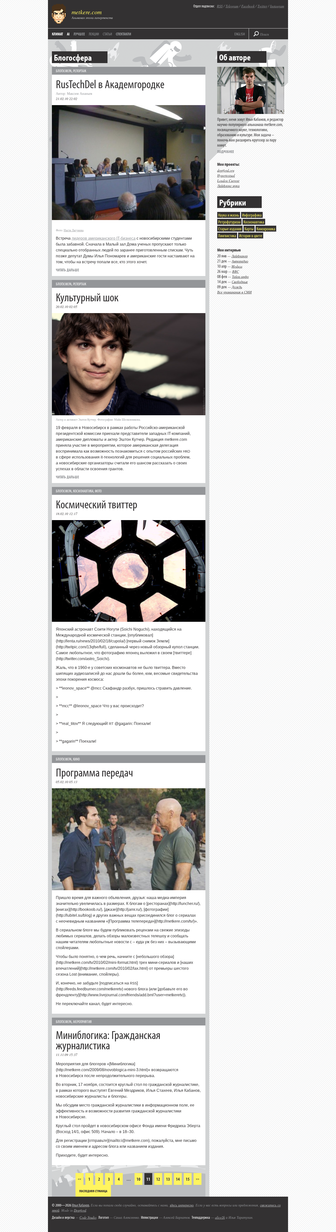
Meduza (236, 266)
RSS (220, 6)
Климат (57, 33)
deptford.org (225, 170)
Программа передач (94, 771)
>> (197, 1179)
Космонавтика (83, 490)
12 (158, 1179)
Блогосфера (64, 70)
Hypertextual (226, 175)
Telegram (232, 6)
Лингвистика (227, 235)
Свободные (240, 281)
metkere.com (87, 12)
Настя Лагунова (73, 230)
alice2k (220, 1217)
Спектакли (123, 33)
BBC (235, 271)
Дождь (237, 287)
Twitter (262, 6)
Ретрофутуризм (229, 222)
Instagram (277, 6)
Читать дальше (67, 269)
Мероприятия (82, 1021)
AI (68, 33)
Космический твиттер (96, 503)
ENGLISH (239, 33)
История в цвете (250, 235)
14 (178, 1179)
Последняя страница (93, 1191)
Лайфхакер (239, 256)
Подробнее (225, 151)
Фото (98, 490)
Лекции (94, 33)
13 (168, 1179)
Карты (249, 229)
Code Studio (87, 1217)
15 (188, 1179)
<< (79, 1179)
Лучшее (79, 33)
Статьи (107, 33)
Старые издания (230, 229)
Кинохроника (266, 229)
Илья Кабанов (80, 1205)
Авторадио (240, 261)
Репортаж (79, 70)
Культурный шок (87, 296)
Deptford (80, 1210)
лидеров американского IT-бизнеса (104, 238)
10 (138, 1179)
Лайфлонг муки (228, 185)
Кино (76, 759)
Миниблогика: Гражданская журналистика (108, 1039)
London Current (228, 180)
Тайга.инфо (240, 276)
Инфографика (252, 215)
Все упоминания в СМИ (234, 292)
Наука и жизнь (228, 215)
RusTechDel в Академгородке (110, 83)
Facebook (248, 6)
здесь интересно (182, 1205)
